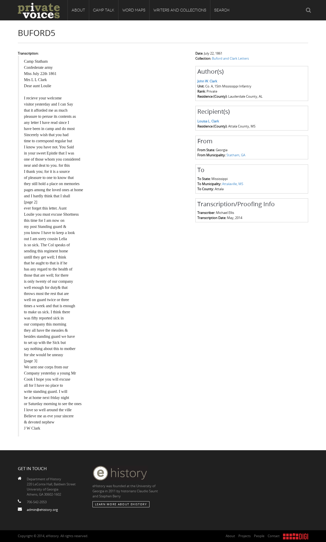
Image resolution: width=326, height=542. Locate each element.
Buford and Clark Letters (230, 58)
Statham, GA (235, 155)
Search (221, 10)
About (78, 10)
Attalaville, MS (232, 184)
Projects (244, 536)
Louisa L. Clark (208, 121)
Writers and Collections (179, 10)
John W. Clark (207, 81)
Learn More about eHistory (121, 504)
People (259, 536)
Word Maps (133, 10)
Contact (274, 536)
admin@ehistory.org (42, 509)
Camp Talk (103, 10)
